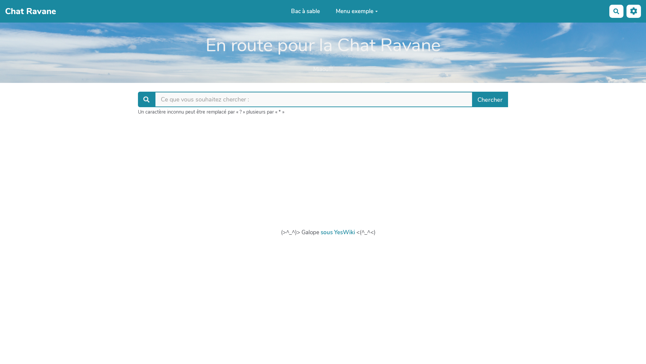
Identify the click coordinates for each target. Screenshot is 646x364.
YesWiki (344, 232)
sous (327, 232)
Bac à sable (305, 11)
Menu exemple (354, 11)
